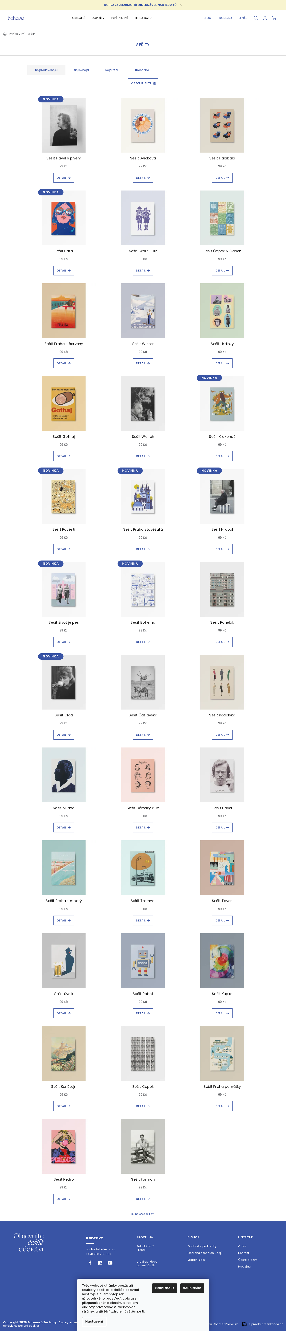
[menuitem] (78, 17)
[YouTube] (110, 1262)
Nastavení (94, 1321)
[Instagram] (100, 1262)
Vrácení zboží (197, 1260)
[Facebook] (90, 1262)
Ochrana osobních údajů (205, 1253)
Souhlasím (192, 1288)
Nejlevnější (81, 70)
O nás (242, 1246)
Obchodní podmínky (202, 1246)
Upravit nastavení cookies (21, 1326)
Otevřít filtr (141, 83)
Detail (61, 178)
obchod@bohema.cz (100, 1249)
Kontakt (243, 1253)
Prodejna (244, 1266)
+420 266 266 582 (98, 1254)
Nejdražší (111, 70)
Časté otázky (247, 1260)
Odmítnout (164, 1288)
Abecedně (141, 70)
